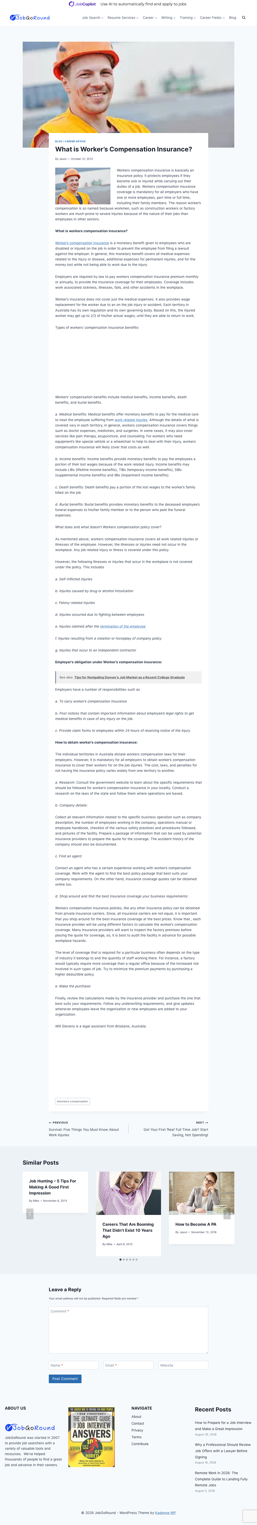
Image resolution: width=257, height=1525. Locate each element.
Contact (138, 1423)
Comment (60, 1311)
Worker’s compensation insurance (82, 243)
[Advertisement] (128, 365)
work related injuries (131, 420)
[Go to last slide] (30, 1214)
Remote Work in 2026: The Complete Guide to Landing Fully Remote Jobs (221, 1479)
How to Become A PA (195, 1224)
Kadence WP (165, 1513)
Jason (63, 158)
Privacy (137, 1430)
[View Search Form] (243, 17)
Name (57, 1365)
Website (166, 1365)
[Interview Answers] (91, 1437)
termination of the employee (123, 626)
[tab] (120, 1260)
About (136, 1417)
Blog (232, 18)
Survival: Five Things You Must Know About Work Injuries (84, 1129)
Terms (137, 1437)
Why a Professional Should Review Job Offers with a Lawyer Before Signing (223, 1451)
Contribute (140, 1444)
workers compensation (72, 1101)
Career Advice (75, 141)
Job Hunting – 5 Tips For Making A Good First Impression (52, 1187)
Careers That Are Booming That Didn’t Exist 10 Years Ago (128, 1230)
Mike (36, 1200)
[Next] (227, 1214)
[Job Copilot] (128, 7)
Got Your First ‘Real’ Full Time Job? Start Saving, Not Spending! (176, 1129)
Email (111, 1365)
